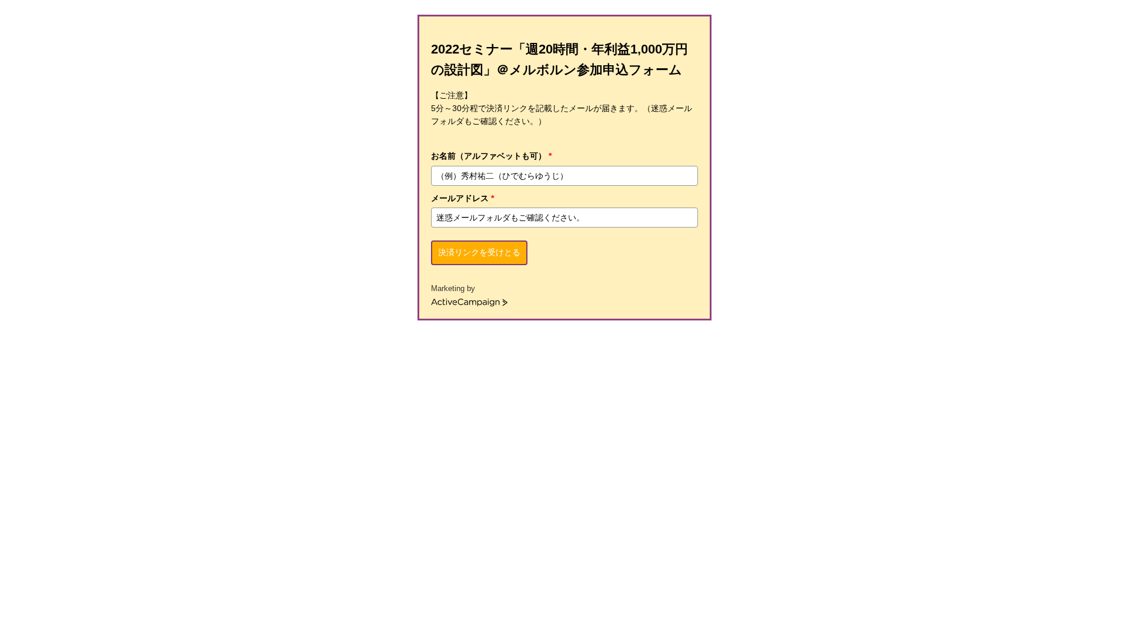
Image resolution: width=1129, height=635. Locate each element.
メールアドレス (462, 198)
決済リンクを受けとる (479, 252)
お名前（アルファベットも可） (491, 156)
